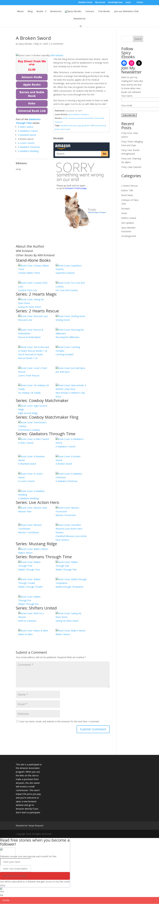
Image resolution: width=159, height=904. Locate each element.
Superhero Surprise (65, 272)
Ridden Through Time (29, 569)
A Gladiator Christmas (66, 481)
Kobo (31, 103)
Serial (124, 213)
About (20, 11)
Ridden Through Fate (66, 569)
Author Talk (127, 190)
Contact (89, 11)
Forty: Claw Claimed (131, 167)
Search (138, 38)
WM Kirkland (57, 55)
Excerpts (125, 208)
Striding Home (63, 319)
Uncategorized (128, 236)
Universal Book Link (32, 111)
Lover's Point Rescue (28, 375)
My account (100, 2)
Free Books (104, 11)
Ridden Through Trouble (30, 586)
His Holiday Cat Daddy (29, 392)
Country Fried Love (27, 290)
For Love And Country (67, 290)
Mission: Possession (66, 515)
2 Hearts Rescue (129, 185)
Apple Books (32, 84)
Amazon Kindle (32, 77)
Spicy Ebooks (25, 43)
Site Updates (127, 222)
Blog (30, 11)
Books (40, 11)
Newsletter (80, 19)
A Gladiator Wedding (28, 498)
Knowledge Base (115, 2)
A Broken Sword (64, 463)
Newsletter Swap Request (30, 825)
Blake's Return (25, 552)
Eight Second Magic (28, 413)
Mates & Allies (25, 634)
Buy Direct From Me (32, 65)
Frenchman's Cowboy (29, 429)
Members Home (85, 2)
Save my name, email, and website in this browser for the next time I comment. (60, 721)
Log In (128, 2)
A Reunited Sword (27, 463)
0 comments (57, 43)
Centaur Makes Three (29, 272)
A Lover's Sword (26, 481)
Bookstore (55, 11)
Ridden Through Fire (28, 604)
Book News (127, 195)
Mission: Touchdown (28, 532)
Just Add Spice (63, 371)
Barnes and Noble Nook (31, 94)
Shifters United (128, 218)
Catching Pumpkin (65, 354)
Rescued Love (25, 319)
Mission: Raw (24, 511)
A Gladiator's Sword (65, 446)
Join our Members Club (126, 11)
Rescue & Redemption (29, 337)
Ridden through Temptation (69, 586)
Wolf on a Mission (27, 620)
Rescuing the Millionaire (67, 337)
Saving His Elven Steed (29, 306)
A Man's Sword (25, 442)
